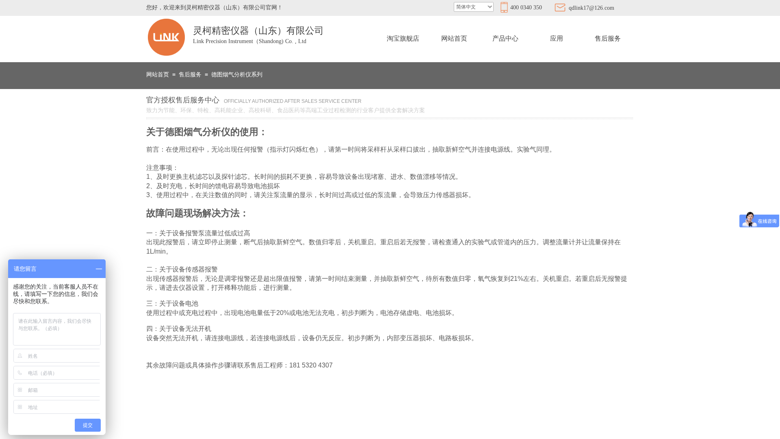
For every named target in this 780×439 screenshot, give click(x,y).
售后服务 (608, 38)
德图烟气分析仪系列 (236, 75)
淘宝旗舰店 (403, 38)
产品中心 (505, 38)
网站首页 (454, 38)
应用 (556, 38)
